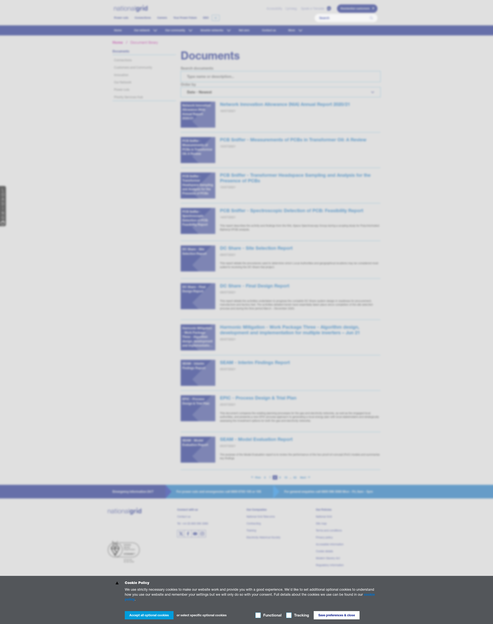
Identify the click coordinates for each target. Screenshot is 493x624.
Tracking (301, 615)
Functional (272, 615)
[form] (246, 600)
